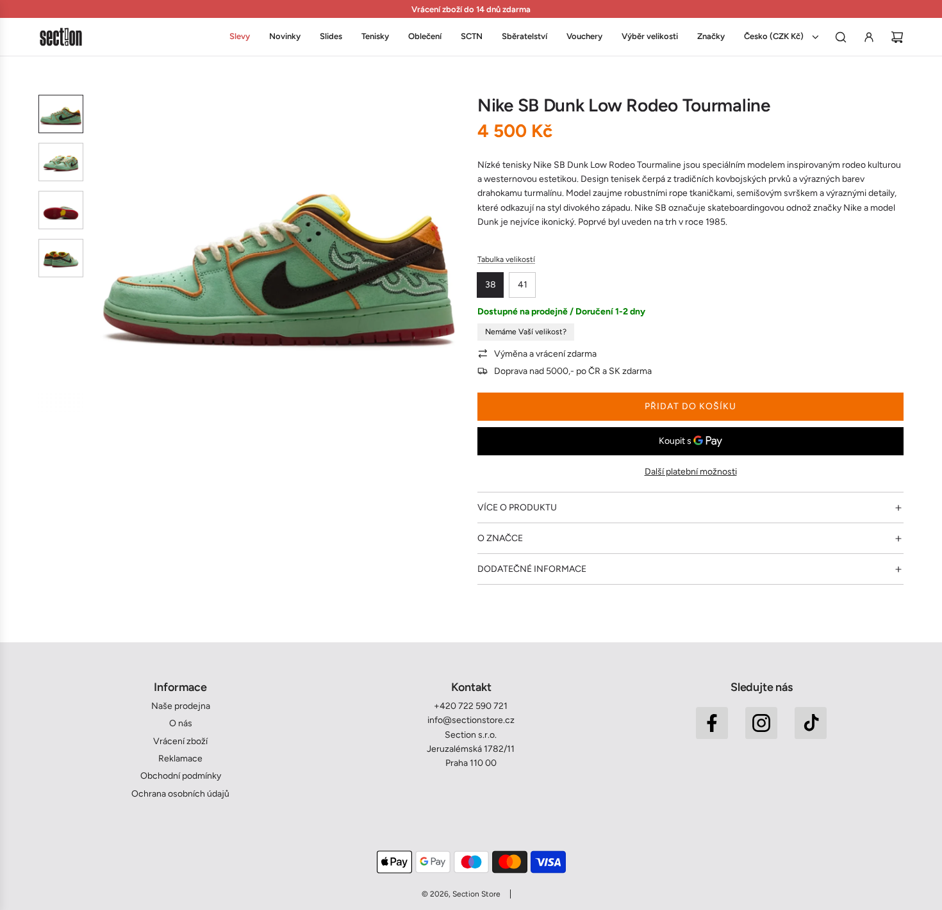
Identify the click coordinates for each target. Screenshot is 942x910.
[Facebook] (712, 723)
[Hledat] (841, 37)
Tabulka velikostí (506, 259)
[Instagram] (761, 723)
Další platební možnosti (691, 471)
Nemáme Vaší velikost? (525, 331)
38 (490, 284)
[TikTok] (810, 723)
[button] (103, 253)
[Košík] (897, 37)
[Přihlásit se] (869, 37)
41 (522, 284)
